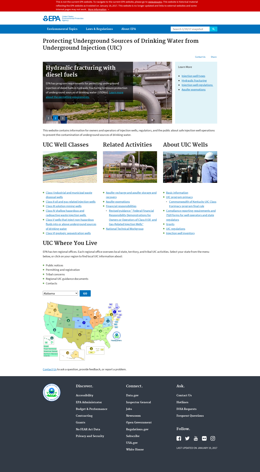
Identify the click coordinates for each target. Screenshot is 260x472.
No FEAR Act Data (88, 429)
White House (135, 449)
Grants (170, 224)
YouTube (195, 438)
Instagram (212, 438)
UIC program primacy (179, 197)
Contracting (84, 416)
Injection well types (193, 76)
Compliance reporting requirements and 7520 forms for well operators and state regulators (191, 215)
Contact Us (200, 56)
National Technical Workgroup (124, 229)
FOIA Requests (187, 409)
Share (213, 56)
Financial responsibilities (121, 206)
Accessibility (84, 395)
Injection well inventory (180, 233)
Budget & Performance (91, 409)
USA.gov (132, 443)
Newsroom (133, 416)
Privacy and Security (90, 436)
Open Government (139, 422)
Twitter (187, 438)
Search (213, 29)
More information (97, 9)
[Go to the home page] (52, 18)
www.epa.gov (155, 1)
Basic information (177, 193)
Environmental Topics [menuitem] (62, 29)
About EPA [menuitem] (128, 29)
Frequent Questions (190, 416)
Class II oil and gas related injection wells (71, 202)
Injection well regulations (197, 85)
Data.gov (132, 395)
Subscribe (133, 436)
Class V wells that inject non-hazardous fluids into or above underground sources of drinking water (71, 224)
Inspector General (138, 402)
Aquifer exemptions (194, 89)
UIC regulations (175, 229)
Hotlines (182, 402)
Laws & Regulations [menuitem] (99, 29)
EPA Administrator (89, 402)
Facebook (179, 438)
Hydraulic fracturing (194, 80)
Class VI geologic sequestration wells (68, 233)
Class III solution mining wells (64, 206)
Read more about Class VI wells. (104, 97)
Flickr (204, 438)
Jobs (129, 409)
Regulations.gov (137, 429)
